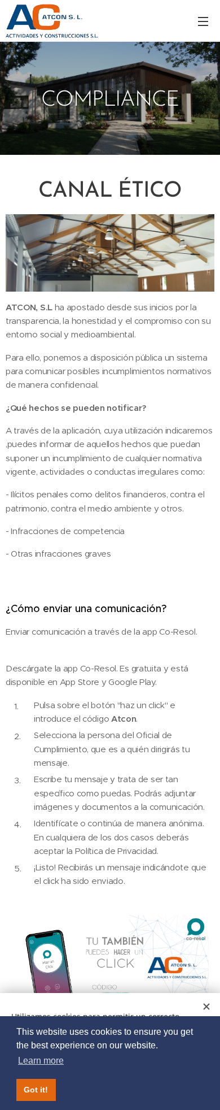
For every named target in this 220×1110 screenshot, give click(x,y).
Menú (203, 21)
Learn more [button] (41, 1060)
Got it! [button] (36, 1089)
